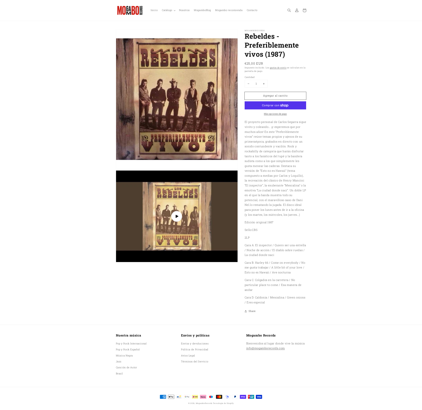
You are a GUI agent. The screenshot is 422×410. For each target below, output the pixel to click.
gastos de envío (278, 67)
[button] (289, 10)
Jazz (119, 361)
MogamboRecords (204, 403)
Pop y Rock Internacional (131, 343)
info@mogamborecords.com (265, 348)
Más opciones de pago (275, 113)
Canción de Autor (126, 367)
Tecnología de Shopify (223, 403)
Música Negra (124, 355)
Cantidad (250, 77)
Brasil (119, 373)
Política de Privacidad (194, 349)
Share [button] (252, 311)
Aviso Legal (188, 355)
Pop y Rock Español (128, 349)
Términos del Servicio (194, 361)
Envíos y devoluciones (195, 343)
